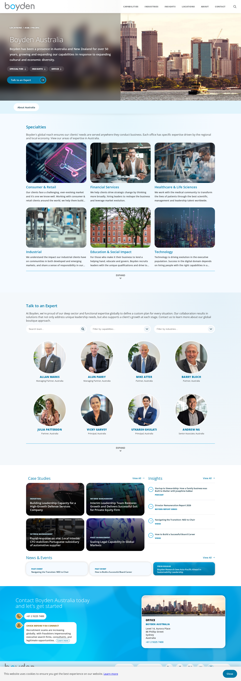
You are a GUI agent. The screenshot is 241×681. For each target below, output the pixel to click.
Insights (170, 6)
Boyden (19, 6)
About (205, 6)
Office (55, 68)
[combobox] (120, 329)
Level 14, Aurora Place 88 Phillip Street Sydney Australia (158, 633)
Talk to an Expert (21, 80)
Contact (220, 6)
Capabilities (130, 6)
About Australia (26, 107)
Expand (120, 275)
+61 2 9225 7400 (35, 616)
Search (234, 6)
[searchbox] (117, 329)
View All (136, 478)
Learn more (111, 674)
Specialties (16, 68)
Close (230, 673)
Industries (151, 6)
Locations (188, 6)
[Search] (56, 329)
